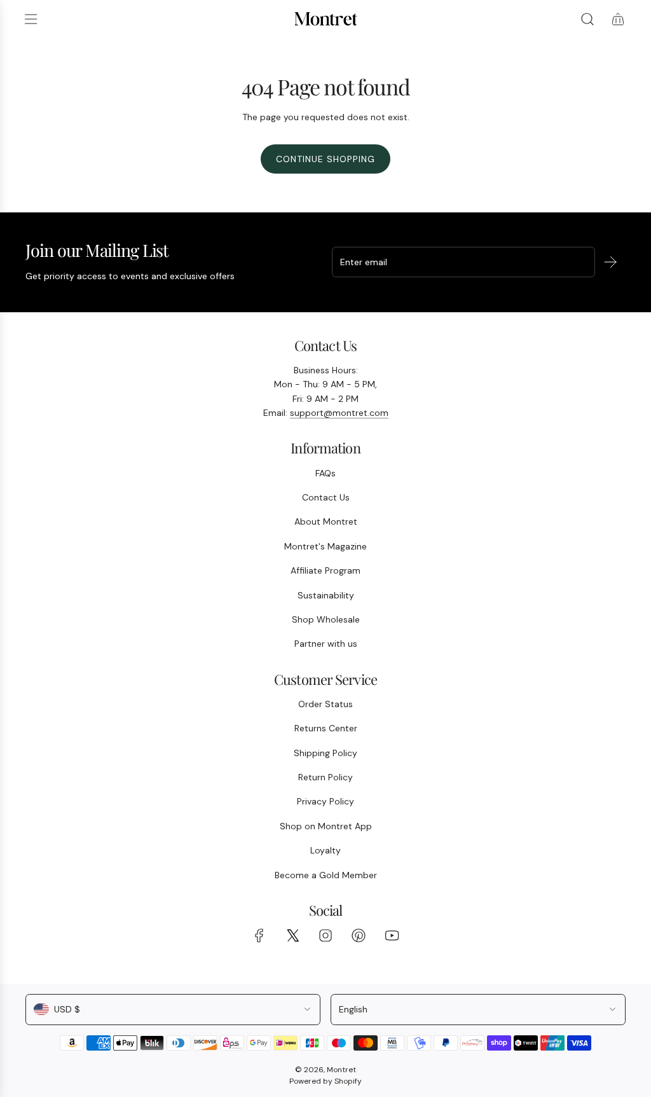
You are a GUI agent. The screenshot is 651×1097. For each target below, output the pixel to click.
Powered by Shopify (325, 1081)
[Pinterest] (358, 935)
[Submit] (610, 262)
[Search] (587, 19)
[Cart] (618, 19)
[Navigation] (30, 19)
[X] (292, 935)
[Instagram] (325, 935)
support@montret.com (339, 412)
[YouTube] (391, 935)
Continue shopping (325, 159)
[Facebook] (259, 935)
